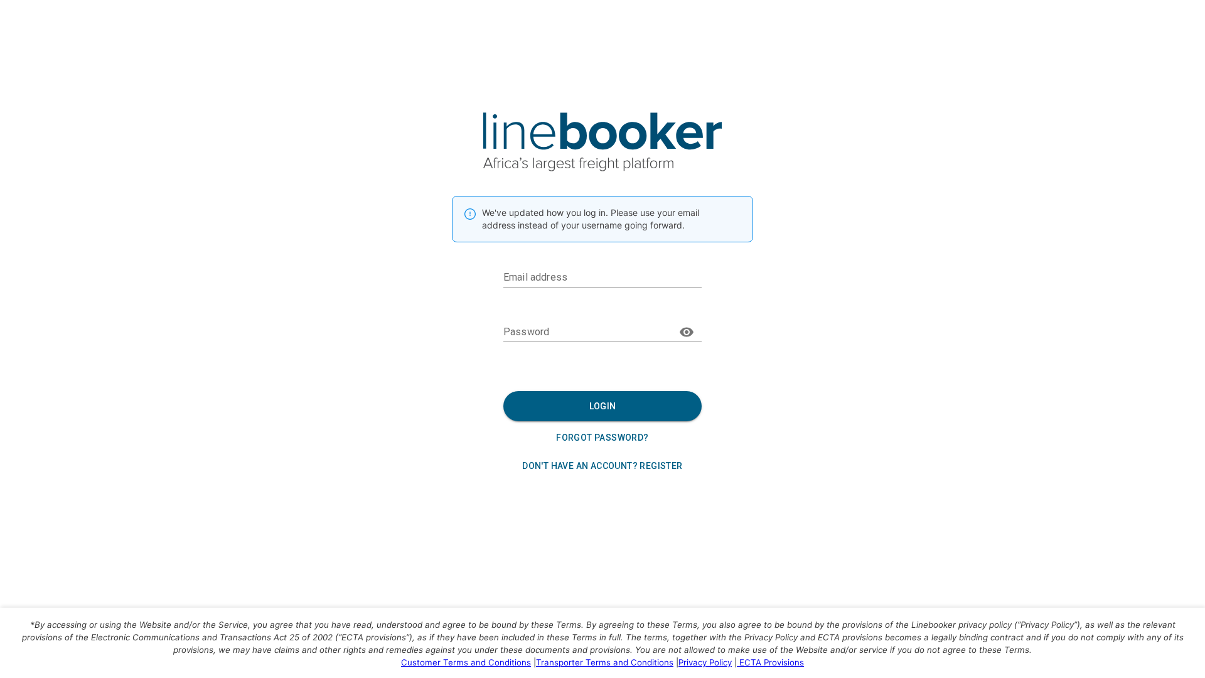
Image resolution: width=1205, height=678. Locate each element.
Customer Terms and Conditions (466, 662)
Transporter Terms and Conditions (604, 662)
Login (602, 406)
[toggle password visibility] (687, 332)
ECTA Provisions (771, 662)
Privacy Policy (705, 662)
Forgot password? (602, 438)
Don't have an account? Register (602, 466)
